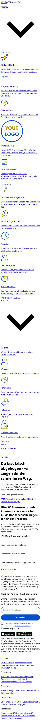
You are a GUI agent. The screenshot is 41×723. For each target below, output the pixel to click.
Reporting (24, 679)
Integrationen (7, 665)
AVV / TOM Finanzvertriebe (23, 715)
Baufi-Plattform (30, 499)
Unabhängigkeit (19, 704)
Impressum (6, 713)
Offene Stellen (23, 702)
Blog (18, 298)
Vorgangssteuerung (23, 662)
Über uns (5, 441)
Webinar (4, 690)
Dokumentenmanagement (21, 676)
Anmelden (20, 617)
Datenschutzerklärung (23, 626)
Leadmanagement (9, 681)
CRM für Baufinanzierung (12, 499)
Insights (16, 501)
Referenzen (21, 690)
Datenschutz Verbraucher (12, 718)
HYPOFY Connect (24, 681)
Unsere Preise (7, 501)
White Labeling (19, 665)
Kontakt (12, 702)
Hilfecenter (31, 690)
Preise (13, 298)
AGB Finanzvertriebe (20, 713)
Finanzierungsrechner (10, 679)
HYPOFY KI (5, 298)
